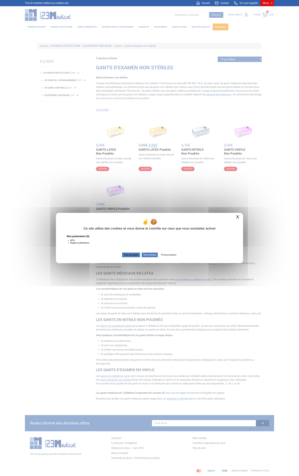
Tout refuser (149, 255)
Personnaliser (168, 255)
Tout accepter (131, 255)
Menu (266, 3)
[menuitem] (203, 3)
